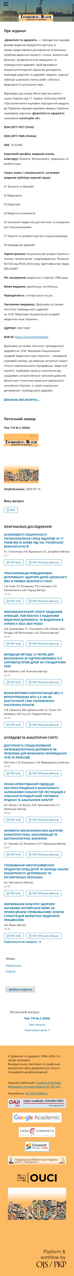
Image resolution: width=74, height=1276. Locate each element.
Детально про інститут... (21, 399)
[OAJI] (37, 1104)
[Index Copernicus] (37, 1132)
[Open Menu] (6, 4)
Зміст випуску (37, 1024)
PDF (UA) (15, 562)
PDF (12, 510)
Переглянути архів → (37, 1030)
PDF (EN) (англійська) (45, 562)
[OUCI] (37, 1178)
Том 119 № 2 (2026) (37, 1018)
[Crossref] (37, 1147)
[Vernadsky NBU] (37, 1162)
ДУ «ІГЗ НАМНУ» (36, 1093)
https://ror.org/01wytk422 (31, 337)
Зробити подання (20, 989)
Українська (13, 965)
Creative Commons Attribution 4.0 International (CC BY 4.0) (34, 1084)
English (11, 971)
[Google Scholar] (37, 1118)
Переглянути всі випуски (20, 942)
